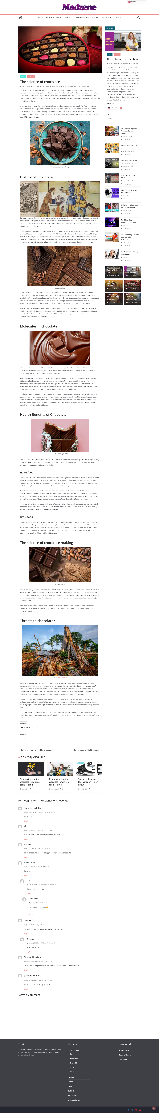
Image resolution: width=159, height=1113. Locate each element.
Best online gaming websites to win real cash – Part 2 (30, 782)
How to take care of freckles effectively (36, 750)
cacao (64, 86)
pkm (75, 86)
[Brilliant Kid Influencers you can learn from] (112, 209)
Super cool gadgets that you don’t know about (88, 782)
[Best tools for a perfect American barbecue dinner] (112, 134)
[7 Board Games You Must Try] (112, 150)
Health (118, 17)
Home (40, 17)
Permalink (51, 812)
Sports (95, 17)
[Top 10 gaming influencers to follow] (112, 224)
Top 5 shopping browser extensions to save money (130, 237)
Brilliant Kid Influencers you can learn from (129, 206)
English (134, 1)
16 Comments (127, 184)
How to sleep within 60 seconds (86, 750)
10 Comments (56, 86)
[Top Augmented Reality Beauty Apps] (112, 256)
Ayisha (27, 920)
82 (62, 789)
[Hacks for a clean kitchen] (123, 41)
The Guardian (62, 678)
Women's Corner (74, 1100)
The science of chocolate (131, 284)
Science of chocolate (83, 86)
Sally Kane (36, 86)
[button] (60, 17)
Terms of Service (125, 1055)
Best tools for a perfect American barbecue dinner (129, 131)
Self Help (117, 54)
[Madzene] (20, 17)
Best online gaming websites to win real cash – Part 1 (59, 782)
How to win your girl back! (128, 176)
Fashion (68, 17)
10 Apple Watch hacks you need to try (129, 191)
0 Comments (134, 63)
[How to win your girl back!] (112, 179)
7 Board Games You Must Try (130, 147)
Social (72, 1067)
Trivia (72, 1072)
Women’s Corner (82, 17)
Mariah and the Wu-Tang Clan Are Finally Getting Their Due (113, 267)
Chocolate (70, 86)
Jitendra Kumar (32, 975)
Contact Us (123, 1060)
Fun (71, 1054)
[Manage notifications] (154, 1108)
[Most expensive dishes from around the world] (112, 165)
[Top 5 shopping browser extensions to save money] (112, 240)
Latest (110, 54)
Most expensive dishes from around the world (129, 162)
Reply (26, 821)
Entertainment (52, 17)
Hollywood (74, 1058)
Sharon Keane (124, 63)
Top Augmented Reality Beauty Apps (129, 253)
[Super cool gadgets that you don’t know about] (89, 763)
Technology (106, 17)
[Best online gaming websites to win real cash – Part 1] (60, 763)
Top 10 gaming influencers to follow (128, 221)
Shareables (31, 76)
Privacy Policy (124, 1050)
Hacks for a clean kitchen (122, 59)
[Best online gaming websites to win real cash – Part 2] (31, 763)
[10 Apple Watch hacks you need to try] (112, 194)
